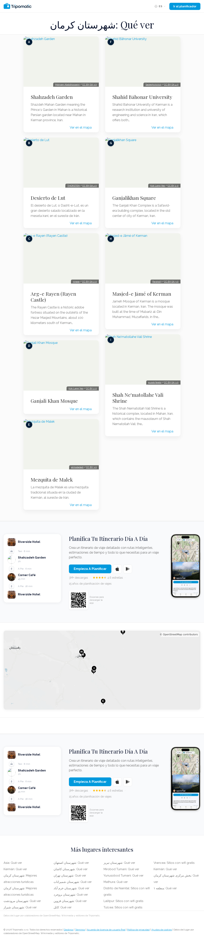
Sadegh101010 (153, 84)
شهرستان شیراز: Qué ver (20, 907)
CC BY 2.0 (91, 388)
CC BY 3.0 (91, 467)
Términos (80, 929)
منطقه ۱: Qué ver (165, 888)
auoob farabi (154, 382)
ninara (76, 281)
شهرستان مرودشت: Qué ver (22, 901)
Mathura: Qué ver (116, 882)
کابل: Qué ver (63, 907)
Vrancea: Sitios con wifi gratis (174, 863)
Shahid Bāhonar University (142, 97)
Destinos (68, 929)
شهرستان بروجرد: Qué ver (71, 894)
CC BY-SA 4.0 (89, 185)
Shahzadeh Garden (52, 97)
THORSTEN (73, 185)
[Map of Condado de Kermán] (102, 670)
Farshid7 (156, 281)
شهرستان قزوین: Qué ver (70, 901)
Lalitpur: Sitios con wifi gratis (123, 901)
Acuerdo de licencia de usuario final (106, 929)
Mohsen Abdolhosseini (67, 84)
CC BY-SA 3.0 (89, 84)
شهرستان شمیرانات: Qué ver (73, 882)
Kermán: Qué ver (15, 869)
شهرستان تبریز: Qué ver (119, 863)
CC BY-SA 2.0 (89, 281)
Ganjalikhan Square (134, 198)
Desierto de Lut (48, 198)
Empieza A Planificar (90, 569)
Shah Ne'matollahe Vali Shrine (137, 398)
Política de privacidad (138, 929)
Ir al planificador (184, 6)
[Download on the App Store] (117, 569)
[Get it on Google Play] (127, 569)
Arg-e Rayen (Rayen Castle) (53, 297)
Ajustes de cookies (161, 929)
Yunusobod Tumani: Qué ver (123, 875)
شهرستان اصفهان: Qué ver (71, 863)
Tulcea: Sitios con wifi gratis (123, 907)
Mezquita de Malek (52, 480)
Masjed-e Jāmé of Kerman (141, 294)
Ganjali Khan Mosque (54, 401)
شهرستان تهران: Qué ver (70, 875)
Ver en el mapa (81, 127)
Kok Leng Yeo (76, 388)
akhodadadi (77, 467)
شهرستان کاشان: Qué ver (70, 869)
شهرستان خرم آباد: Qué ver (71, 888)
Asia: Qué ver (13, 863)
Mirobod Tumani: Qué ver (121, 869)
